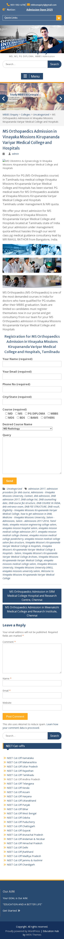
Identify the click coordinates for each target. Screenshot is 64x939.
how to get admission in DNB (36, 513)
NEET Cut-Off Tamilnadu (20, 775)
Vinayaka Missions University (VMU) (34, 567)
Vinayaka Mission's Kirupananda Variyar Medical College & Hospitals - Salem (29, 549)
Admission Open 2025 (39, 9)
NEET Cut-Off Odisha (18, 817)
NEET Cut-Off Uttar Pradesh (22, 766)
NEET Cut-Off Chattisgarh (21, 826)
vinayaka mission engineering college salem (33, 524)
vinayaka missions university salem (21, 571)
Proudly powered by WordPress (22, 931)
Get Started (10, 910)
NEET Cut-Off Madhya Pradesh (24, 856)
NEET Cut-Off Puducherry (21, 822)
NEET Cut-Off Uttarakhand (21, 800)
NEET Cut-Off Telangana (20, 783)
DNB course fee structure (22, 503)
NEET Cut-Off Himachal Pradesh (24, 843)
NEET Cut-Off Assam (18, 792)
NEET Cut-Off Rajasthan (20, 770)
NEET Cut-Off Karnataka (20, 758)
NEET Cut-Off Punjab (18, 804)
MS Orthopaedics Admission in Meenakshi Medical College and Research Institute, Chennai (32, 611)
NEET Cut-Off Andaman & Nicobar (26, 839)
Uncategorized (14, 488)
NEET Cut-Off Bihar (17, 809)
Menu (35, 76)
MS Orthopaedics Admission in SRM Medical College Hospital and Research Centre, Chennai (32, 596)
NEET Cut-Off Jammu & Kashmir (24, 860)
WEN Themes (33, 934)
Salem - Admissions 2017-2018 (32, 521)
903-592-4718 (17, 5)
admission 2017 (36, 488)
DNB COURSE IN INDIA (48, 503)
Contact (28, 495)
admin (15, 153)
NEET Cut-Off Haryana (19, 796)
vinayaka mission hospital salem (20, 528)
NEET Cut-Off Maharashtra (22, 762)
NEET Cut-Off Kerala (18, 787)
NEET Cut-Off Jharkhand (20, 851)
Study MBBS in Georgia (24, 94)
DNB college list (29, 499)
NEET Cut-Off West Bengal (21, 813)
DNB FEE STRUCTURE (35, 506)
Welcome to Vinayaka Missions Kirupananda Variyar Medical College (28, 574)
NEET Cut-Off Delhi (17, 847)
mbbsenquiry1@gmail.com (43, 5)
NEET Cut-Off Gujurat (19, 830)
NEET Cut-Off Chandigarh (21, 864)
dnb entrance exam (13, 506)
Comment (9, 641)
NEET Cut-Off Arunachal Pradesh (25, 834)
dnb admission (42, 495)
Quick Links (10, 17)
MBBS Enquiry (32, 51)
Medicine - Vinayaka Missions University (24, 517)
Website (7, 702)
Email (7, 690)
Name (7, 678)
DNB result (53, 506)
